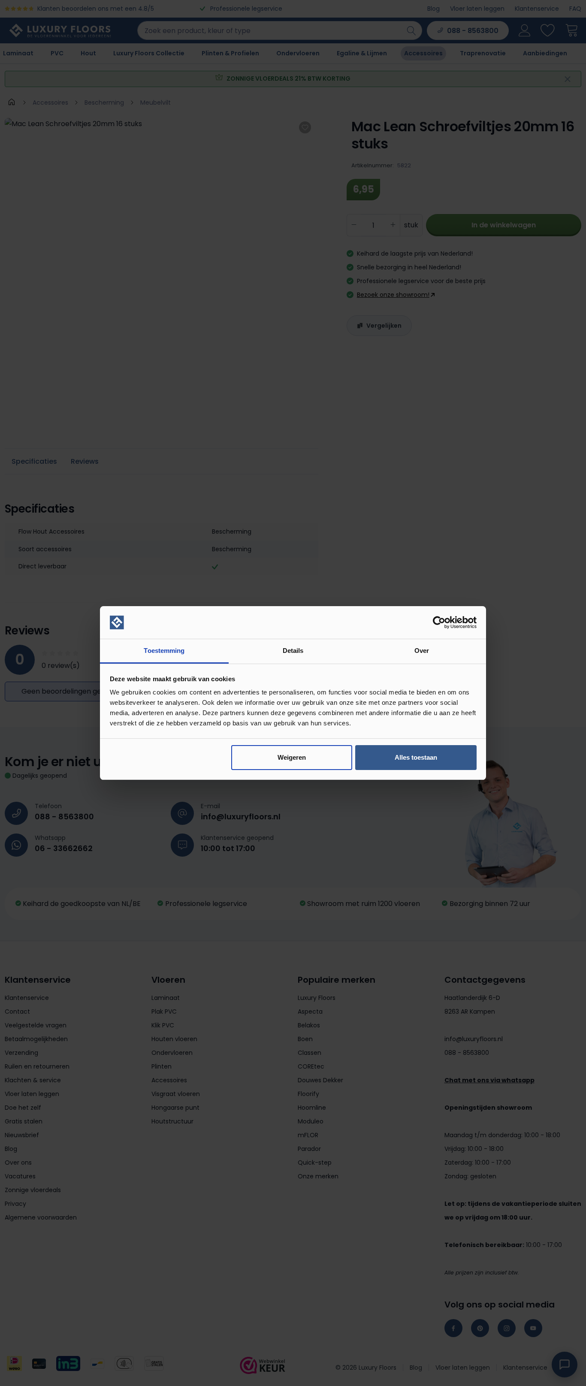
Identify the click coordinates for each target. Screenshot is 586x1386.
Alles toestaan (416, 757)
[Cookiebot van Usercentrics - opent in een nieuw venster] (439, 622)
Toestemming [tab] (164, 650)
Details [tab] (293, 650)
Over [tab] (421, 650)
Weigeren (292, 757)
